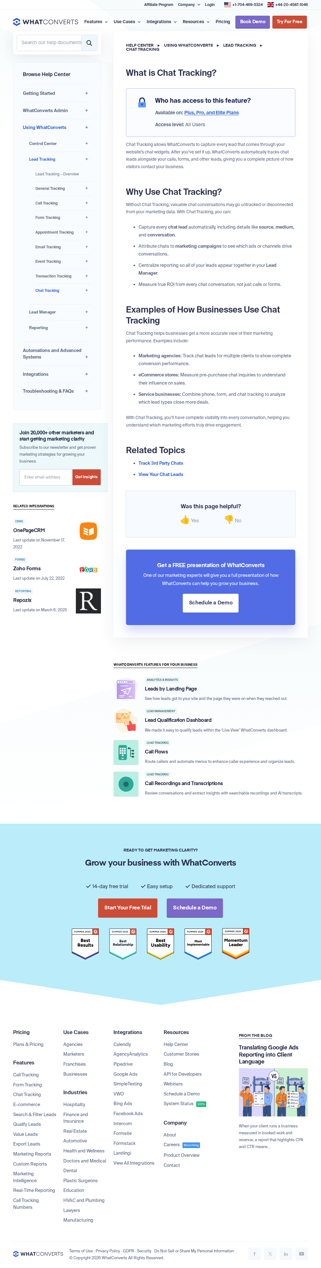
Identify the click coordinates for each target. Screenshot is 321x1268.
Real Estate (75, 1131)
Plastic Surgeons (80, 1180)
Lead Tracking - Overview (57, 174)
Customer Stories (181, 1054)
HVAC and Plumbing (84, 1200)
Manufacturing (78, 1220)
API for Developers (183, 1074)
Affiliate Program (158, 4)
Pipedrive (123, 1064)
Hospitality (74, 1104)
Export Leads (26, 1144)
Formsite (122, 1133)
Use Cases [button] (125, 21)
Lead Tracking (42, 159)
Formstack (124, 1143)
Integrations (36, 374)
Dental (70, 1170)
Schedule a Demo (182, 1094)
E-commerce (26, 1104)
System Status (184, 1103)
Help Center (140, 46)
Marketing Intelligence (25, 1177)
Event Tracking (48, 261)
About (170, 1135)
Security (144, 1251)
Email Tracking (48, 247)
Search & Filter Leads (34, 1114)
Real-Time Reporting (34, 1190)
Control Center (43, 143)
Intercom (122, 1123)
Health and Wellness (84, 1151)
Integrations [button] (159, 21)
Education (73, 1190)
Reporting (38, 327)
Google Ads (125, 1074)
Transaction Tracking (53, 276)
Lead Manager (42, 312)
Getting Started (39, 93)
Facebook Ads (128, 1113)
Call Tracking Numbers (26, 1204)
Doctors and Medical (84, 1161)
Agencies (73, 1044)
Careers (181, 1144)
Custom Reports (30, 1164)
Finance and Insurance (75, 1118)
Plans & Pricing (28, 1044)
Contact (172, 1165)
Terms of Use (81, 1251)
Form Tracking (47, 217)
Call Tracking (46, 203)
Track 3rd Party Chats (161, 463)
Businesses (75, 1074)
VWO (118, 1094)
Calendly (122, 1044)
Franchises (74, 1064)
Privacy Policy (108, 1251)
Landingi (122, 1153)
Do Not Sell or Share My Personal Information (194, 1251)
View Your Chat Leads (161, 474)
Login (210, 4)
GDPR (128, 1251)
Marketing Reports (32, 1154)
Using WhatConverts (44, 127)
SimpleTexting (127, 1084)
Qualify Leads (27, 1124)
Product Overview (181, 1155)
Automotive (75, 1141)
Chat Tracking (47, 290)
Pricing (223, 21)
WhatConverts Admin (45, 110)
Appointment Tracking (54, 232)
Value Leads (25, 1134)
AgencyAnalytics (130, 1054)
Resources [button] (194, 21)
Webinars (173, 1084)
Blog (168, 1064)
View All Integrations (134, 1163)
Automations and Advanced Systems (52, 354)
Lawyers (71, 1210)
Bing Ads (122, 1103)
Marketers (73, 1054)
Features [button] (93, 21)
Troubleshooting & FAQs (48, 391)
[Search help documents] (89, 43)
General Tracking (50, 188)
